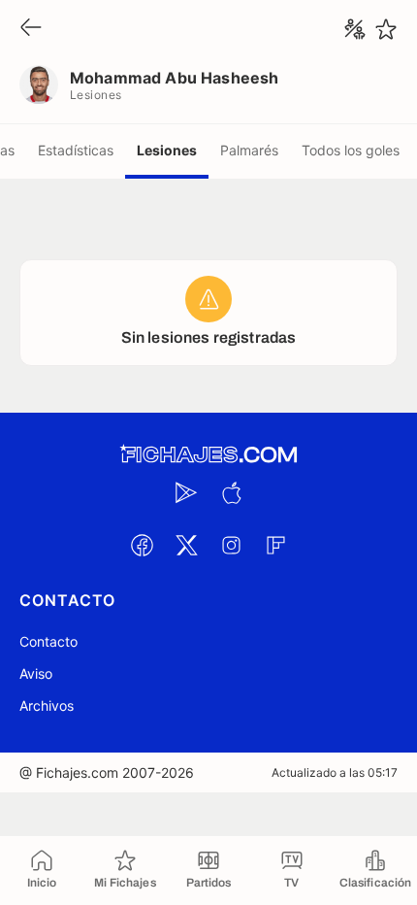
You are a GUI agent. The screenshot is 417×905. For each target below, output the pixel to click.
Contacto (48, 641)
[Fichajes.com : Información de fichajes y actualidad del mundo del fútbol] (208, 455)
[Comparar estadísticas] (355, 29)
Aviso (35, 673)
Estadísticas (75, 150)
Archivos (46, 705)
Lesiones (167, 150)
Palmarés (249, 150)
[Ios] (230, 492)
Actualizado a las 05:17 (335, 772)
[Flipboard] (275, 544)
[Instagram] (230, 544)
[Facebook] (141, 544)
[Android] (186, 492)
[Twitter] (186, 544)
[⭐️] (386, 29)
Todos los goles (351, 150)
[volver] (31, 29)
